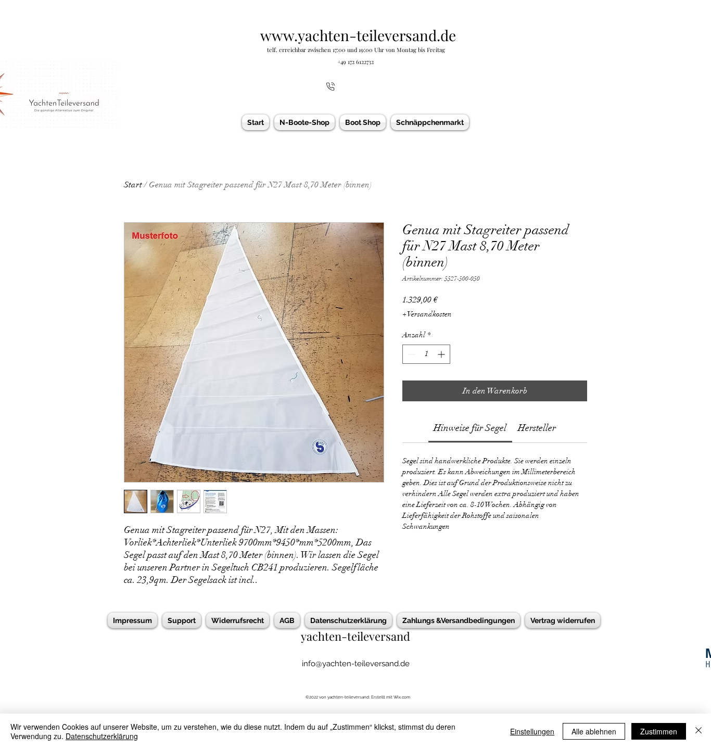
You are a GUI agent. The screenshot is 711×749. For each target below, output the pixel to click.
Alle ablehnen (594, 731)
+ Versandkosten (427, 314)
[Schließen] (698, 731)
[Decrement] (410, 354)
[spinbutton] (426, 354)
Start (133, 185)
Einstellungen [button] (532, 731)
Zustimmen (658, 731)
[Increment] (442, 354)
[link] (470, 428)
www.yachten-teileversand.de (358, 35)
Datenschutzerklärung (102, 736)
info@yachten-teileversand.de (356, 663)
